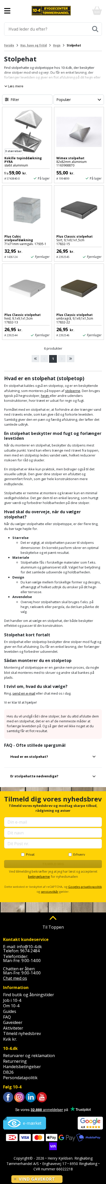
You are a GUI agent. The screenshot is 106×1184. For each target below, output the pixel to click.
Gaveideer (12, 1022)
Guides (9, 1011)
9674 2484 (30, 951)
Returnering (15, 1061)
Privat (30, 854)
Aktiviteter (13, 1028)
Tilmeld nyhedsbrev (22, 1033)
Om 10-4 (11, 1006)
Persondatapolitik (20, 1077)
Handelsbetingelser (22, 1066)
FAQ (7, 1017)
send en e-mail (23, 693)
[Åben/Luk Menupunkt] (7, 10)
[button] (53, 758)
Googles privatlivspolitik (85, 887)
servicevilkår (49, 891)
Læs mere (15, 86)
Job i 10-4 (12, 1000)
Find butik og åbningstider (28, 994)
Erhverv (79, 854)
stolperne (72, 390)
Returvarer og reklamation (29, 1055)
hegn (45, 395)
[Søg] (95, 29)
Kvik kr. (10, 1039)
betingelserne (39, 876)
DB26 (8, 1072)
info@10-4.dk (29, 946)
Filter (15, 99)
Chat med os (15, 978)
